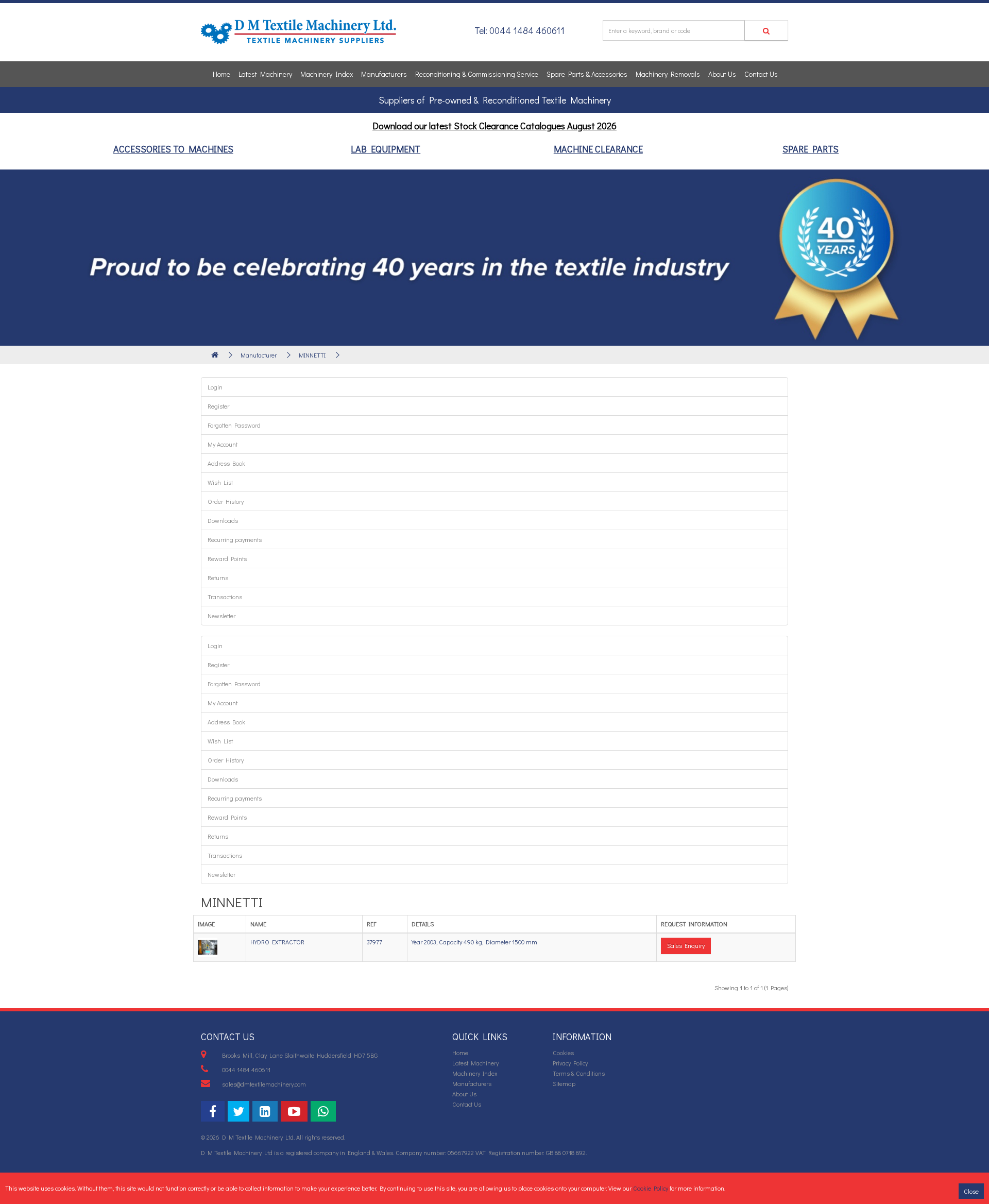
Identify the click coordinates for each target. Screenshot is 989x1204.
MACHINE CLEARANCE (598, 149)
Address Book (226, 463)
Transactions (225, 596)
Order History (226, 501)
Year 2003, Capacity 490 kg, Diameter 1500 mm (474, 942)
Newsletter (221, 616)
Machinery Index (326, 74)
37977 (374, 942)
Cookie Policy (650, 1188)
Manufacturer (259, 355)
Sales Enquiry (686, 945)
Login (215, 387)
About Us (722, 74)
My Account (222, 444)
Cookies (563, 1052)
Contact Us (761, 74)
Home (221, 74)
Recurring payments (235, 539)
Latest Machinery (265, 74)
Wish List (220, 482)
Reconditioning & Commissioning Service (476, 74)
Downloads (223, 520)
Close (971, 1191)
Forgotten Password (234, 425)
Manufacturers (384, 74)
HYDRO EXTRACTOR (277, 942)
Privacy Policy (570, 1063)
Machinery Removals (668, 74)
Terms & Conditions (579, 1073)
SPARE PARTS (810, 149)
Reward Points (227, 558)
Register (218, 406)
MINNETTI (312, 355)
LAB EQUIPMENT (385, 149)
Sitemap (564, 1083)
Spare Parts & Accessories (587, 74)
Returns (218, 577)
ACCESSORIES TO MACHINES (173, 149)
